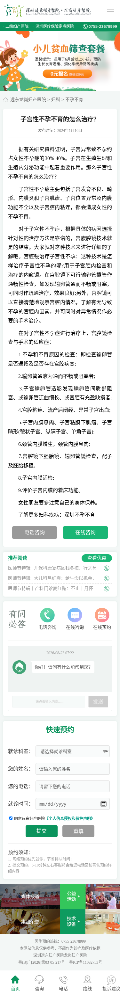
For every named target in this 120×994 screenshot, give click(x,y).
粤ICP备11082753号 (85, 962)
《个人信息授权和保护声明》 (70, 818)
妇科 (55, 99)
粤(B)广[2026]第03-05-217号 (42, 962)
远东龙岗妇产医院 (28, 99)
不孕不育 (74, 99)
